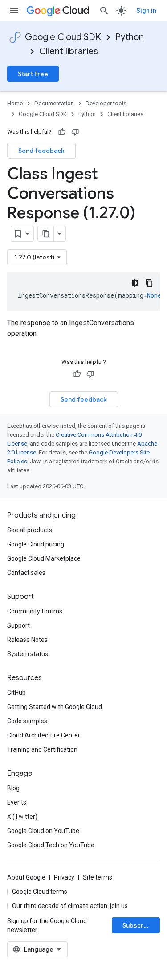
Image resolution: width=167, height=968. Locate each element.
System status (27, 653)
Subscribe (137, 925)
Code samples (27, 721)
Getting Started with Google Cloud (54, 706)
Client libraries (68, 51)
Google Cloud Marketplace (44, 558)
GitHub (16, 692)
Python (129, 37)
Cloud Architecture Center (43, 735)
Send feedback (41, 151)
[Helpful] (62, 132)
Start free (33, 74)
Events (16, 802)
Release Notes (27, 639)
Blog (13, 788)
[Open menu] (14, 10)
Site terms (97, 877)
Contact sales (26, 572)
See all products (29, 530)
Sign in (146, 10)
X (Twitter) (22, 816)
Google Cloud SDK (63, 37)
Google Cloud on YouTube (43, 830)
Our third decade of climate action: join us (70, 905)
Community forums (34, 611)
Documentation (54, 103)
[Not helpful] (75, 132)
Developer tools (106, 103)
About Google (26, 877)
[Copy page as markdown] (46, 233)
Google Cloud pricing (35, 544)
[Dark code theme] (135, 283)
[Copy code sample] (149, 283)
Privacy (64, 877)
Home (15, 103)
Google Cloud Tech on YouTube (50, 844)
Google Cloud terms (39, 891)
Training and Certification (42, 749)
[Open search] (104, 10)
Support (18, 625)
